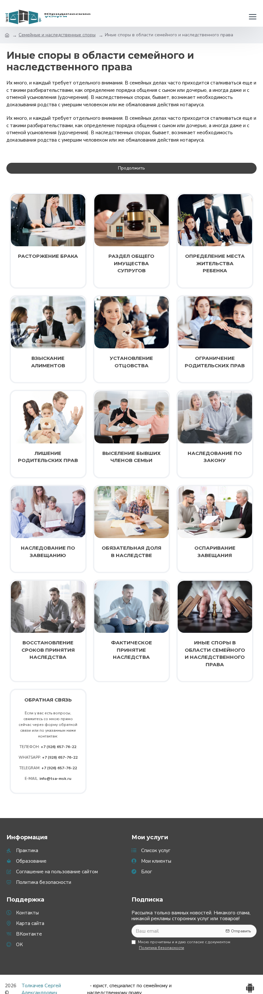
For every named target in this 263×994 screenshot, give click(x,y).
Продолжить (131, 168)
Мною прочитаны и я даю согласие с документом (184, 944)
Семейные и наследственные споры (57, 35)
